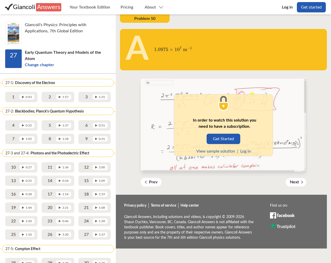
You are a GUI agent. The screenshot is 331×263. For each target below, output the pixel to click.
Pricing (127, 7)
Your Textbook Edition (90, 7)
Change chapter (39, 65)
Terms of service (163, 205)
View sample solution (215, 151)
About (150, 7)
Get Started (223, 139)
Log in (287, 7)
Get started (311, 7)
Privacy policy (135, 205)
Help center (189, 205)
